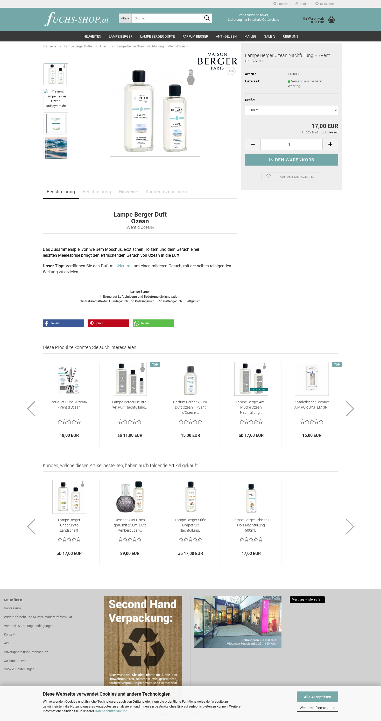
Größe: (250, 100)
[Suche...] (207, 18)
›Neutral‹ (125, 265)
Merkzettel (326, 4)
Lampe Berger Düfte (157, 36)
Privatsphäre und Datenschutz (26, 652)
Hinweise (128, 191)
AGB (7, 643)
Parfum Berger (195, 36)
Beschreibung (61, 191)
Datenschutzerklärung (111, 711)
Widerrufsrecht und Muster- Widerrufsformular (38, 617)
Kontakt (9, 634)
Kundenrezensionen (166, 191)
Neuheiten (92, 36)
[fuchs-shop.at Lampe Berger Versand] (77, 19)
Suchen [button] (282, 4)
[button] (252, 144)
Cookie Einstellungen (19, 669)
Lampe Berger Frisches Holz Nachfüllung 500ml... (251, 525)
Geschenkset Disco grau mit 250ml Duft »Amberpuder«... (130, 525)
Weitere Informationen (317, 708)
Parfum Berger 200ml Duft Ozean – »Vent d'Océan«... (190, 407)
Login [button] (303, 4)
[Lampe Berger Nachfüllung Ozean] (155, 111)
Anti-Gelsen (226, 36)
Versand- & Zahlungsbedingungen (28, 626)
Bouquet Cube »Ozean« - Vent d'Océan (69, 404)
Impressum (12, 608)
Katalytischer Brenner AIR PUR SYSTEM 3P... (311, 404)
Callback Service (16, 661)
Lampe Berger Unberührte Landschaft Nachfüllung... (69, 525)
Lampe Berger (120, 36)
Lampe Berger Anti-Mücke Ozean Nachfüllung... (251, 407)
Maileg (250, 36)
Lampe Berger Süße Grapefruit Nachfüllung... (190, 525)
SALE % (269, 36)
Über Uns (290, 36)
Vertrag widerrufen (307, 599)
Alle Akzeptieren (317, 697)
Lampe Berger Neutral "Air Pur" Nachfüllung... (129, 404)
